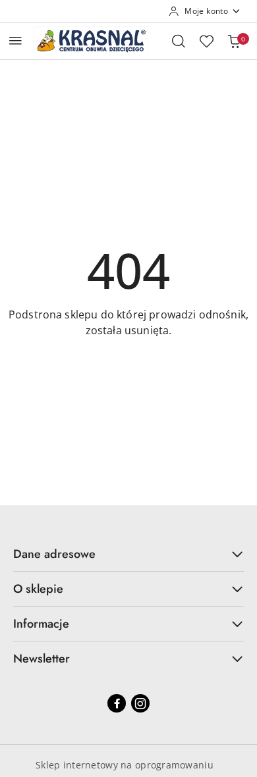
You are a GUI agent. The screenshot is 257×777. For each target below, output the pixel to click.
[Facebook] (116, 703)
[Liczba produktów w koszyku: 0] (234, 40)
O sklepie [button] (38, 588)
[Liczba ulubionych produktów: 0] (206, 40)
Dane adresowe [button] (54, 554)
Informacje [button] (41, 623)
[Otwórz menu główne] (15, 40)
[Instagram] (140, 703)
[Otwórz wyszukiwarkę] (178, 40)
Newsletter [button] (41, 658)
